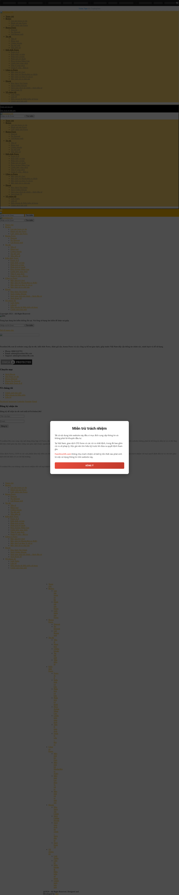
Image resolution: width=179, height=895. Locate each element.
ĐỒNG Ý (90, 465)
